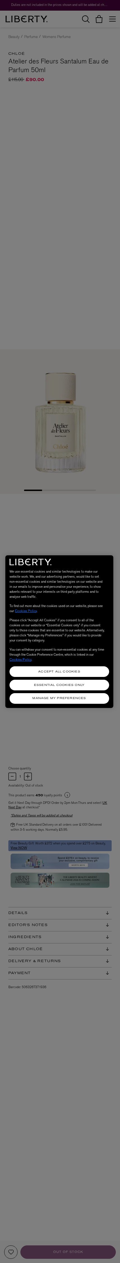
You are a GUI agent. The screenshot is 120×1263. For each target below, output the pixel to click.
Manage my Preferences (59, 698)
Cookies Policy (26, 611)
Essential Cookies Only (59, 685)
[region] (59, 631)
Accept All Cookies (59, 672)
